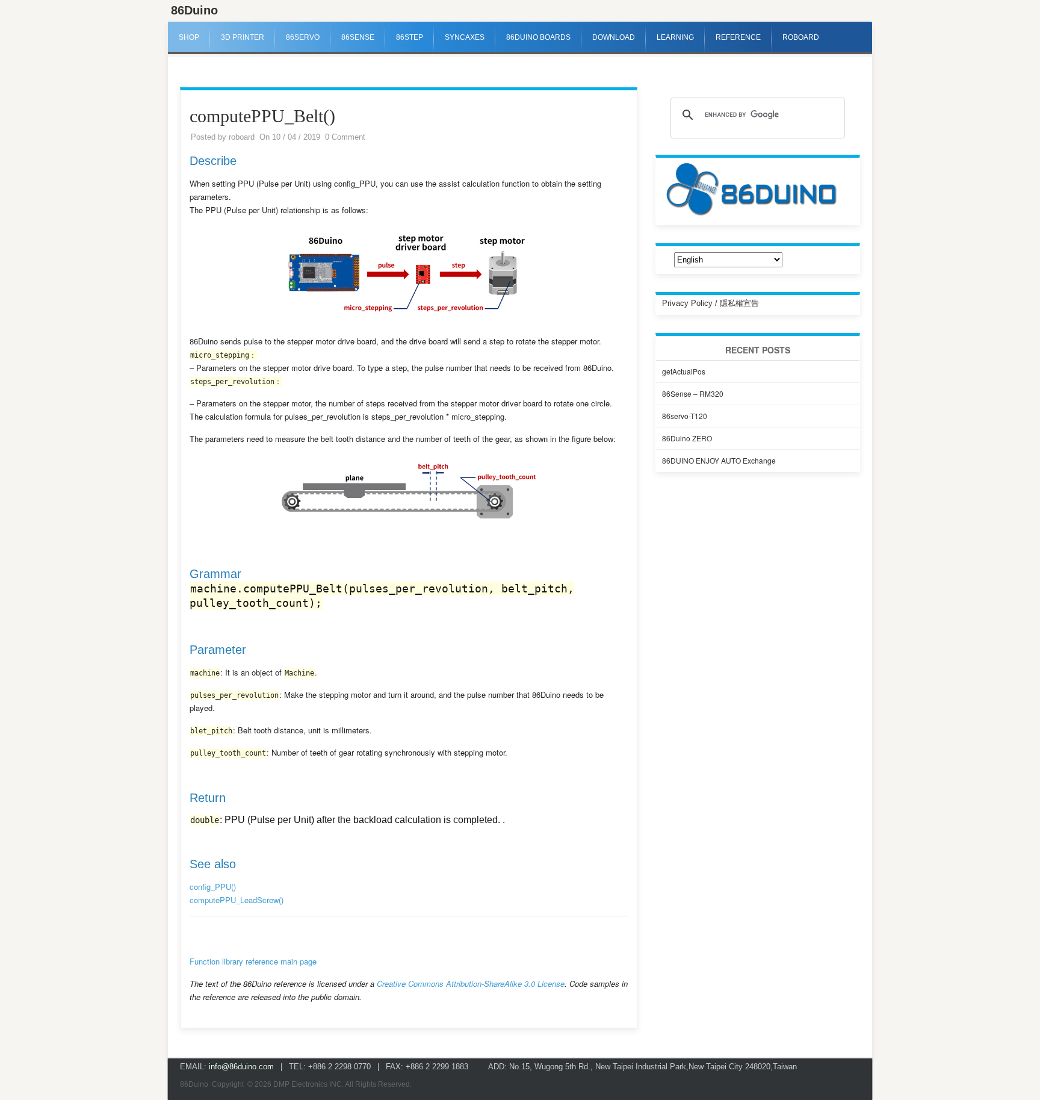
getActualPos (683, 371)
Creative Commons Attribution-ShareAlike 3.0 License (471, 983)
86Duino (194, 10)
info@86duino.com (241, 1066)
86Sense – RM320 (692, 393)
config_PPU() (213, 886)
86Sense (357, 37)
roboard (242, 136)
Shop (189, 37)
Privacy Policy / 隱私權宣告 (710, 303)
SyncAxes (464, 37)
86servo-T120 (684, 416)
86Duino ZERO (687, 438)
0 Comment (345, 136)
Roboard (800, 37)
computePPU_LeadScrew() (236, 900)
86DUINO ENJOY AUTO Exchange (719, 460)
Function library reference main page (253, 961)
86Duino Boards (538, 37)
